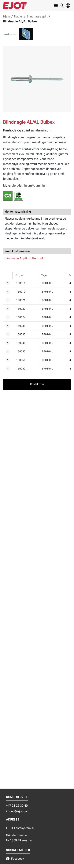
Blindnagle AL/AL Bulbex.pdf (24, 258)
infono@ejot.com (17, 811)
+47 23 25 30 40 (17, 805)
